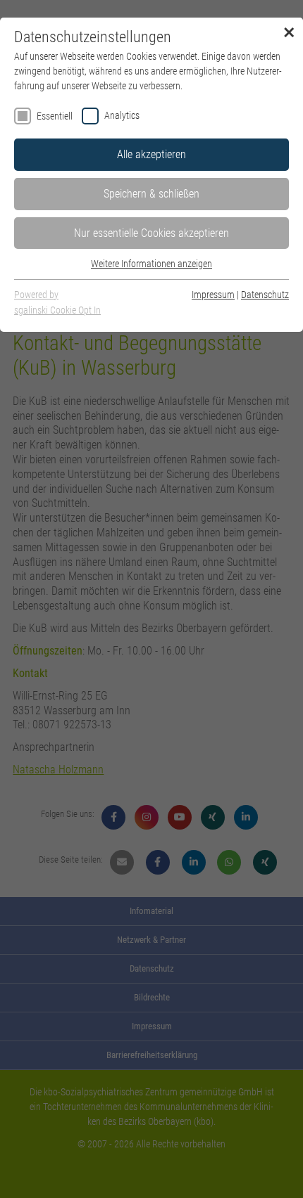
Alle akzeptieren (151, 154)
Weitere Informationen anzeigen (151, 263)
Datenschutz (265, 294)
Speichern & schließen (151, 193)
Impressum (213, 294)
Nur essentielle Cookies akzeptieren (151, 233)
